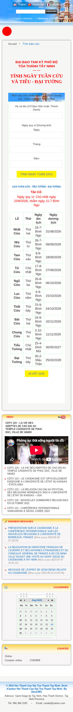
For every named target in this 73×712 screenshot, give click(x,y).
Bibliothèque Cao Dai (47, 18)
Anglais (22, 4)
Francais (54, 4)
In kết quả (37, 373)
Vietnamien (38, 4)
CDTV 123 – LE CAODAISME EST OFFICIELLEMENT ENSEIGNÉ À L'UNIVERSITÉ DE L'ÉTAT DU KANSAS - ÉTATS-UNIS (37, 481)
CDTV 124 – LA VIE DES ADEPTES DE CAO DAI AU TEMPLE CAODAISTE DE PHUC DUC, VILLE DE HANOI (36, 470)
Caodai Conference (23, 18)
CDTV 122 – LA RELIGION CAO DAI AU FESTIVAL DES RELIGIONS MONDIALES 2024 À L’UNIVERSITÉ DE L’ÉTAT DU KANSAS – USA (37, 492)
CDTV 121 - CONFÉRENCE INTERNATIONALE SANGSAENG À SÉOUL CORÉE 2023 (33, 509)
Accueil (12, 43)
